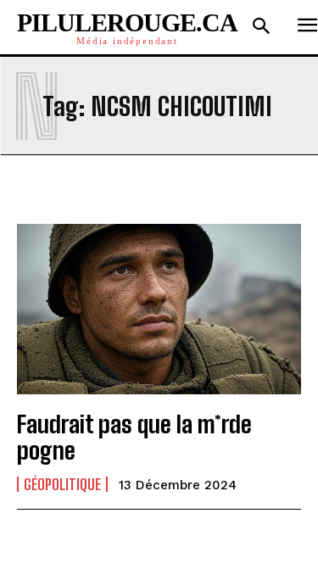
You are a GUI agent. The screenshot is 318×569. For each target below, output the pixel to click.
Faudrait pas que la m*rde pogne (134, 437)
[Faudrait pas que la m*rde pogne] (159, 309)
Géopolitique (62, 484)
